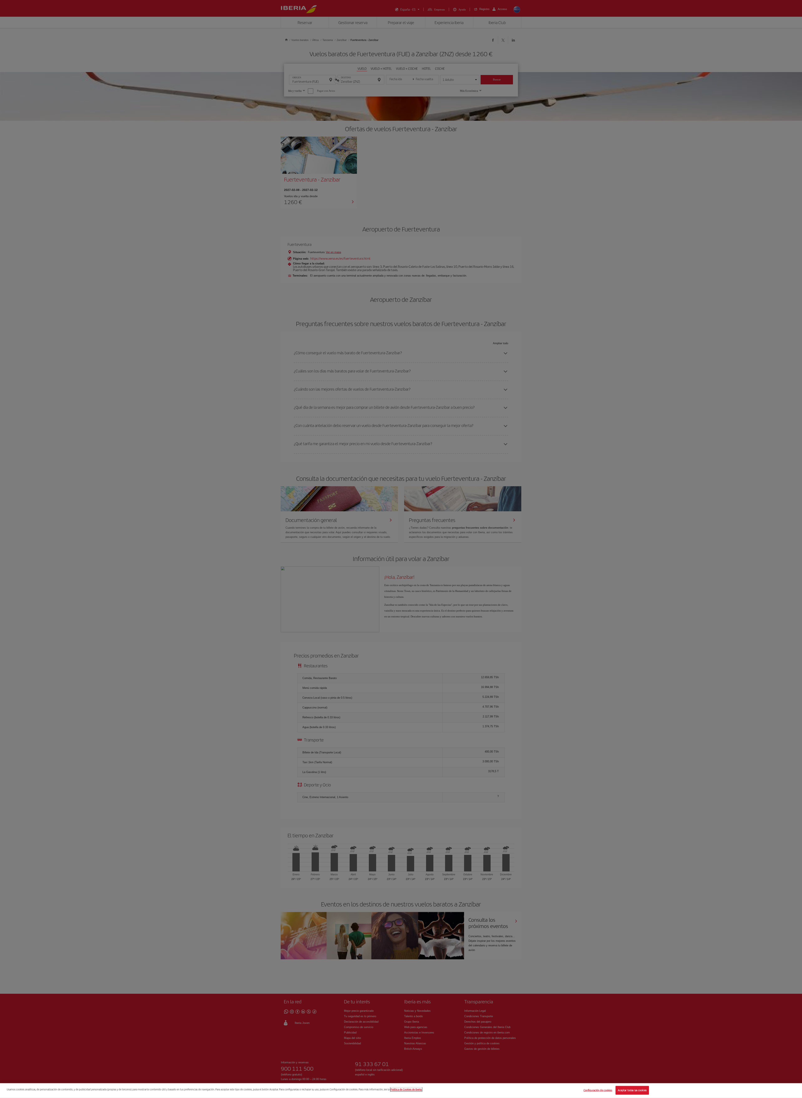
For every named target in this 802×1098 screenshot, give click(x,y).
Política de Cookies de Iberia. (406, 1089)
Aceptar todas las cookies (632, 1090)
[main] (401, 1090)
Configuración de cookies (598, 1090)
